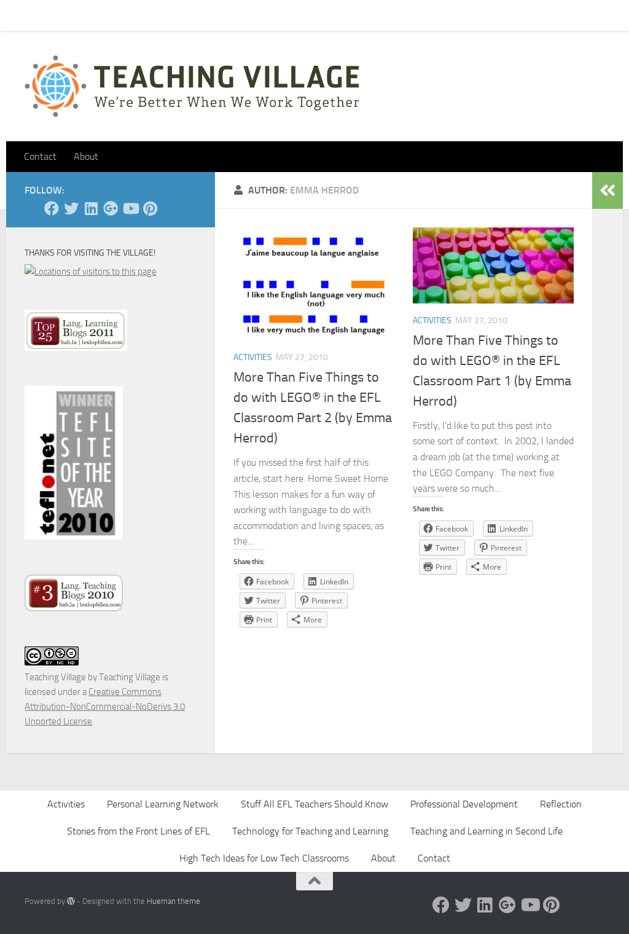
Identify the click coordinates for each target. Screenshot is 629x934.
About (194, 15)
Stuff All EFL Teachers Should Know (314, 804)
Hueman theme (173, 901)
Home (27, 15)
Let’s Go (240, 15)
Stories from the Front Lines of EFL (138, 831)
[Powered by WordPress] (71, 901)
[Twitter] (71, 208)
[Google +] (110, 208)
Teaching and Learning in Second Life (486, 831)
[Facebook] (51, 208)
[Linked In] (91, 208)
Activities (252, 357)
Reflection (561, 804)
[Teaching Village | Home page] (192, 86)
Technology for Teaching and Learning (310, 831)
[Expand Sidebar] (607, 190)
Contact (73, 15)
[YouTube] (130, 208)
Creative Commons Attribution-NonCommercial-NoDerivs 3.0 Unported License (105, 706)
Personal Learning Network (163, 804)
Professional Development (464, 804)
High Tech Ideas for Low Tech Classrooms (264, 858)
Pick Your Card (135, 15)
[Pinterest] (150, 208)
